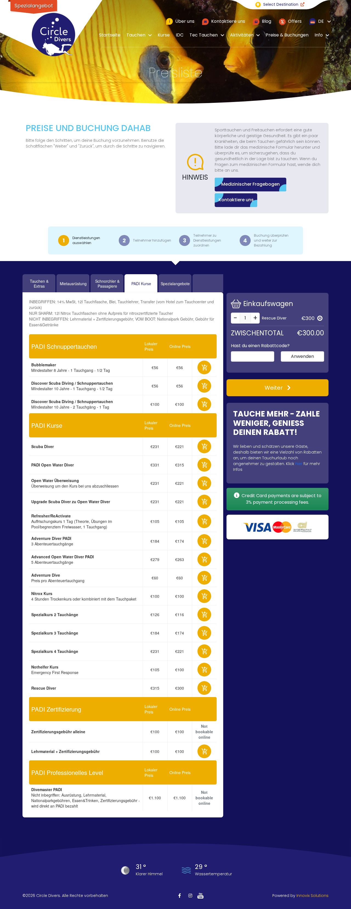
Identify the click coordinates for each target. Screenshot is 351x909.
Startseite (109, 35)
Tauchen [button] (135, 35)
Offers (294, 21)
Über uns (181, 21)
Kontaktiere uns (227, 21)
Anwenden (302, 356)
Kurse (164, 35)
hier (298, 463)
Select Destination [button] (280, 4)
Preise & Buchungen (287, 35)
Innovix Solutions (312, 895)
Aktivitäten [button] (242, 35)
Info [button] (319, 35)
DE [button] (320, 21)
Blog (266, 21)
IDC (179, 35)
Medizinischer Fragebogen (250, 184)
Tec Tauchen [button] (203, 35)
